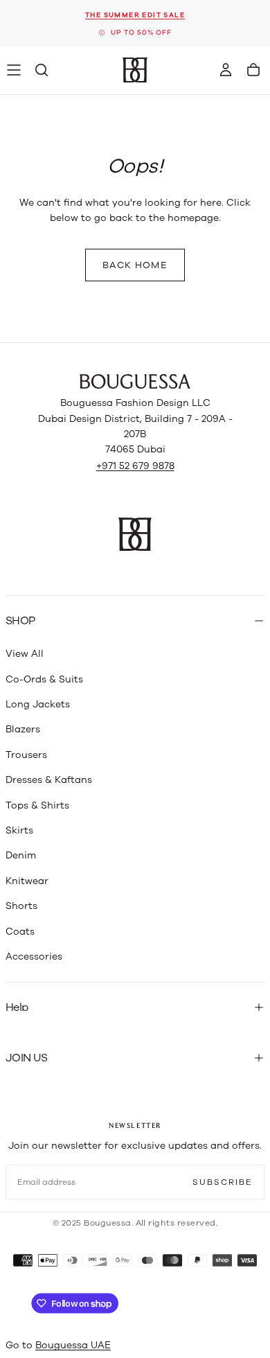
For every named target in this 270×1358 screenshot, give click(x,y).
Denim (21, 855)
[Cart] (253, 70)
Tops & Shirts (37, 805)
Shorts (21, 905)
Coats (20, 931)
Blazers (23, 729)
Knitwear (27, 881)
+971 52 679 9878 (135, 466)
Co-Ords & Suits (44, 679)
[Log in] (225, 70)
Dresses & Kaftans (49, 779)
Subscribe (222, 1182)
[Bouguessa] (135, 381)
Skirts (19, 830)
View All (25, 653)
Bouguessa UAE (73, 1345)
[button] (14, 70)
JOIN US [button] (27, 1058)
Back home (135, 265)
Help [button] (17, 1007)
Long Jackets (38, 704)
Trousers (26, 754)
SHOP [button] (20, 620)
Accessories (34, 956)
